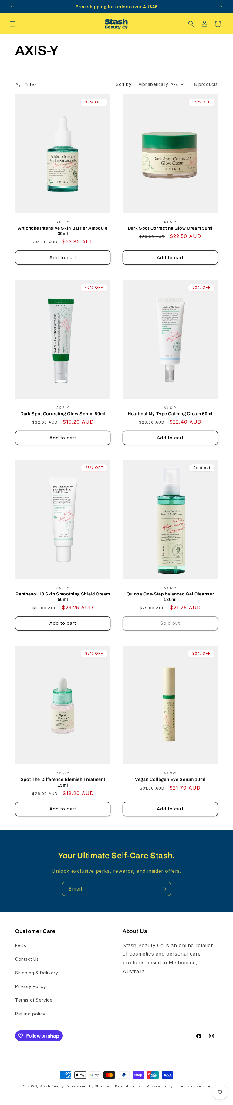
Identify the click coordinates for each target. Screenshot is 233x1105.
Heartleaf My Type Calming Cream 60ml (170, 413)
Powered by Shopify (90, 1086)
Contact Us (27, 959)
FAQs (20, 945)
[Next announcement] (221, 6)
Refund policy (30, 1013)
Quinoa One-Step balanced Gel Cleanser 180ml (170, 597)
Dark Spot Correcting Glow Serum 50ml (62, 413)
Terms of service (194, 1086)
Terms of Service (34, 999)
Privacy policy (160, 1086)
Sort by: (124, 84)
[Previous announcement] (12, 6)
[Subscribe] (164, 889)
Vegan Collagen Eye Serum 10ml (170, 779)
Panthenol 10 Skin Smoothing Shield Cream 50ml (62, 597)
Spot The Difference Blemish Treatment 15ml (63, 782)
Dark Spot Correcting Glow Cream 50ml (170, 228)
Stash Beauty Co (55, 1086)
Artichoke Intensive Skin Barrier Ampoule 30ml (62, 231)
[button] (12, 24)
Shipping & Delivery (36, 972)
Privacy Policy (30, 986)
